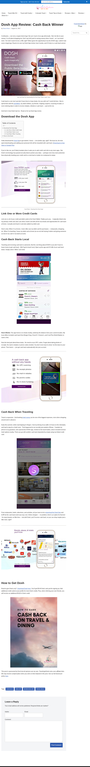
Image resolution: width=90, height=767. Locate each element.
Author (7, 711)
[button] (8, 15)
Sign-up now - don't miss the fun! (29, 2)
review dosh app (29, 689)
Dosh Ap (16, 140)
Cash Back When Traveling (13, 134)
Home (3, 13)
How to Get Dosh (8, 136)
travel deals (40, 689)
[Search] (87, 33)
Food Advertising (79, 24)
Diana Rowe (6, 28)
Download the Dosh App (10, 128)
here (6, 676)
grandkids (17, 103)
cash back (9, 689)
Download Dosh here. (24, 588)
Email (26, 711)
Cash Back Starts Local (12, 132)
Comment (8, 719)
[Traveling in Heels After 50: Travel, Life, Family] (45, 7)
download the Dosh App (53, 512)
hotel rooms (26, 417)
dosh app (18, 689)
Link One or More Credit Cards (14, 130)
